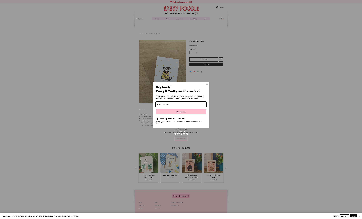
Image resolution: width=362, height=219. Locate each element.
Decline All (344, 216)
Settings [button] (335, 216)
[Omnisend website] (181, 132)
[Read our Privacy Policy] (205, 122)
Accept (354, 216)
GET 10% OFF (181, 112)
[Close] (207, 84)
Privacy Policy (74, 216)
